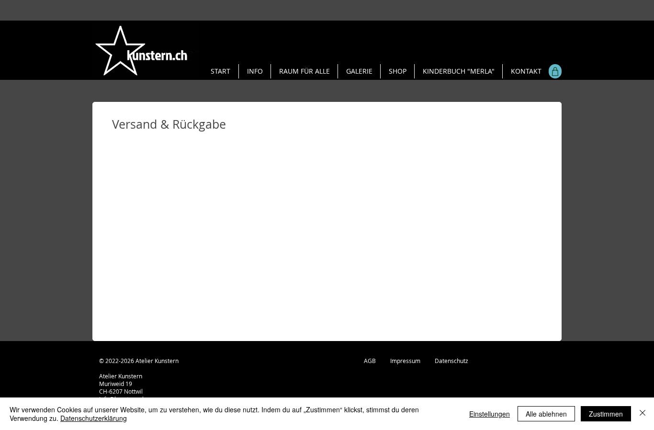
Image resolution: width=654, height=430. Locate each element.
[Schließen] (642, 413)
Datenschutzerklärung (93, 418)
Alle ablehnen (546, 414)
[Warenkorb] (555, 71)
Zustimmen (606, 414)
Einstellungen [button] (489, 414)
